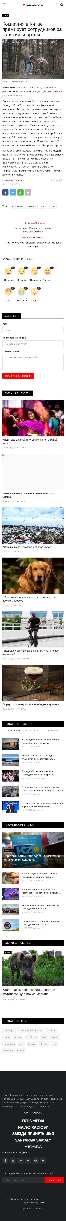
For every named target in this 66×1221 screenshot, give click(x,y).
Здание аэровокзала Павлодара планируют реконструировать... (39, 757)
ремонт (54, 1037)
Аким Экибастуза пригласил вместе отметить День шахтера (33, 244)
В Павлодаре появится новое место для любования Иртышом (41, 741)
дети (43, 1037)
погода (18, 1037)
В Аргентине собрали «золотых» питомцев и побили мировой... (28, 599)
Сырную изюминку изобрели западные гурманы (30, 704)
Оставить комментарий (18, 375)
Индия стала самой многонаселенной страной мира (30, 441)
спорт (42, 206)
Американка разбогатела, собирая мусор (26, 547)
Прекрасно (35, 280)
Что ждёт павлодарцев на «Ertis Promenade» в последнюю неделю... (41, 891)
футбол (44, 1043)
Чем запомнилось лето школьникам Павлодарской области (40, 907)
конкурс (32, 1043)
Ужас (8, 300)
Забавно (47, 280)
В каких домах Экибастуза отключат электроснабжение (33, 230)
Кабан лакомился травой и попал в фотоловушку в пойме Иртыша (28, 992)
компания (17, 206)
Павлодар (9, 1030)
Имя (4, 323)
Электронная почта (14, 337)
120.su (22, 95)
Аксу (21, 1043)
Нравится (9, 280)
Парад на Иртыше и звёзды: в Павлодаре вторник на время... (38, 773)
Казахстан (9, 1043)
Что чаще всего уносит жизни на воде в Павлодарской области (42, 923)
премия (30, 206)
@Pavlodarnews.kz (52, 91)
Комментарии (12, 316)
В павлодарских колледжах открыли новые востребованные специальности (42, 789)
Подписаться (54, 1179)
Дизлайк (21, 280)
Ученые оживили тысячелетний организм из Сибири (28, 495)
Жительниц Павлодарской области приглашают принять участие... (40, 875)
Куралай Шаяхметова (12, 180)
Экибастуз (31, 1037)
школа (20, 1050)
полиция (51, 1030)
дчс (54, 1043)
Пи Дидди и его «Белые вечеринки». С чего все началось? (30, 652)
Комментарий (10, 351)
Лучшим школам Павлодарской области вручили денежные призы (43, 805)
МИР (6, 15)
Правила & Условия (32, 1208)
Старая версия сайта (52, 1199)
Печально (22, 300)
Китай (52, 206)
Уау (34, 300)
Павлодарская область (30, 1030)
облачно (8, 1050)
